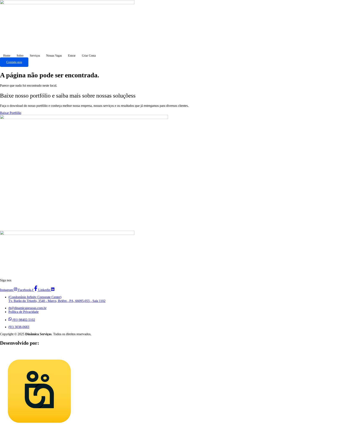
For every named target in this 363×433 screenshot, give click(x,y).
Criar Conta (89, 55)
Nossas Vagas (54, 55)
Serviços (35, 55)
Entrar (72, 55)
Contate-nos (14, 62)
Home (6, 55)
